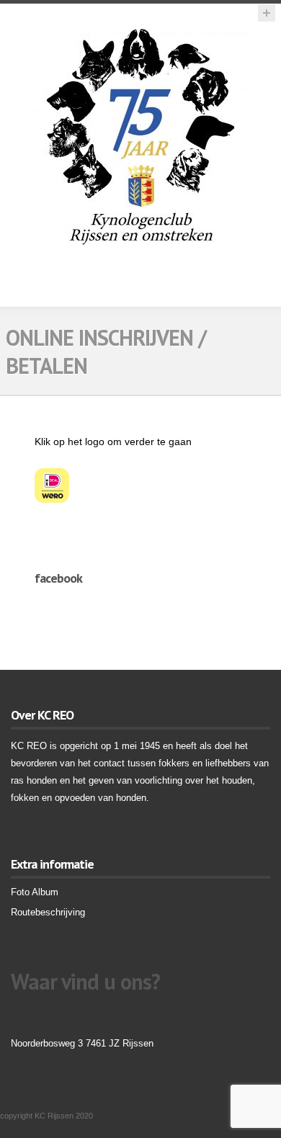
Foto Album (34, 892)
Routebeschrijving (48, 912)
